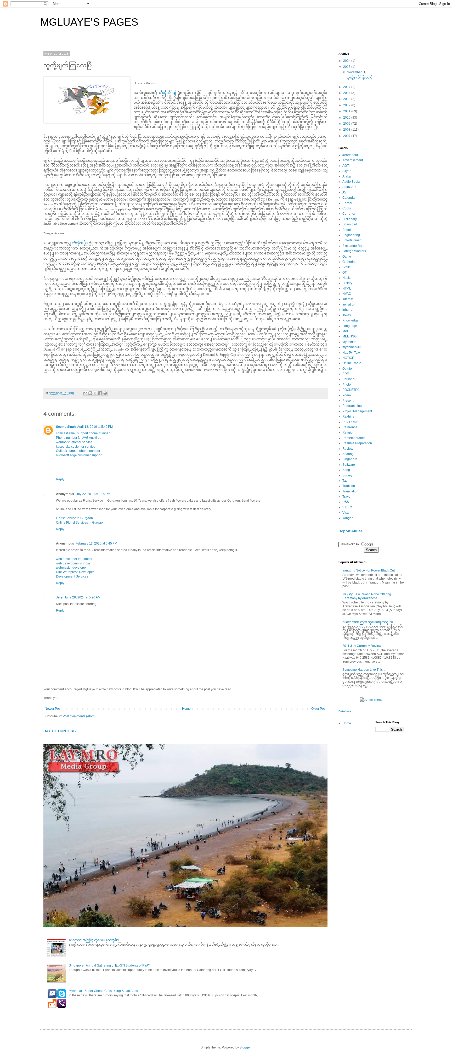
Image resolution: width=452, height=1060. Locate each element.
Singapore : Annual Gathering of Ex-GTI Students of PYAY (109, 965)
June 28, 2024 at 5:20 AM (82, 597)
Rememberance (353, 438)
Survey (347, 475)
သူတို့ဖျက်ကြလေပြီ (359, 77)
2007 (347, 136)
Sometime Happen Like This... (363, 669)
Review (347, 449)
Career (347, 203)
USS (345, 502)
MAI (345, 331)
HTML (346, 288)
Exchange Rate (353, 246)
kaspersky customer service (75, 446)
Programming (352, 406)
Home (186, 709)
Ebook (347, 230)
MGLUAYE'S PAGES (89, 22)
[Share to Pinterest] (105, 393)
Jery (59, 597)
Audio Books (351, 182)
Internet (347, 299)
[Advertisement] (359, 819)
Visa (345, 512)
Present (347, 400)
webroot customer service (74, 442)
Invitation (348, 304)
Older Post (318, 709)
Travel (346, 496)
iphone (347, 310)
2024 (347, 61)
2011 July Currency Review (361, 646)
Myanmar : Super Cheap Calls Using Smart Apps (103, 991)
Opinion (348, 368)
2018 (347, 67)
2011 (347, 111)
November (355, 72)
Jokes (346, 315)
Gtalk (346, 267)
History (347, 283)
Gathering (349, 262)
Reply (60, 479)
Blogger (245, 1047)
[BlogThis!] (90, 393)
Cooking (348, 208)
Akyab (346, 171)
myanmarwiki (351, 347)
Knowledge (350, 320)
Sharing (348, 454)
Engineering (351, 235)
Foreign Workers (354, 251)
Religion (348, 432)
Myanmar (349, 342)
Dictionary (349, 219)
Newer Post (53, 709)
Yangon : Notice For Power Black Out (368, 570)
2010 (347, 117)
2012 (347, 105)
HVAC (346, 294)
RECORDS (350, 422)
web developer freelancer (74, 559)
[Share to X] (95, 393)
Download (349, 224)
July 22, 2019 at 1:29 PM (93, 494)
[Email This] (85, 393)
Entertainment (352, 240)
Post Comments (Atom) (79, 716)
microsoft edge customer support (79, 455)
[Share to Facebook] (100, 393)
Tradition (348, 486)
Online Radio (351, 363)
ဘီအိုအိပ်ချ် (167, 93)
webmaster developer (71, 567)
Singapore (349, 459)
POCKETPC (351, 390)
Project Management (357, 411)
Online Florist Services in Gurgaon (80, 522)
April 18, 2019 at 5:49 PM (95, 427)
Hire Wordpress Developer (75, 572)
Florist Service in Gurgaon (74, 518)
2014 (347, 93)
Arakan (347, 176)
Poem (346, 395)
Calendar (349, 197)
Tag (345, 480)
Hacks (346, 278)
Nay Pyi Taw (351, 352)
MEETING (349, 336)
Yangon (347, 518)
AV (344, 192)
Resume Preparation (357, 443)
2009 (347, 123)
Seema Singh (66, 427)
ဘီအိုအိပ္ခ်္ (80, 243)
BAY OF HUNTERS (59, 731)
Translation (350, 491)
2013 (347, 99)
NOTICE (348, 358)
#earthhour (350, 155)
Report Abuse (350, 531)
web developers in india (73, 563)
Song (346, 470)
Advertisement (352, 160)
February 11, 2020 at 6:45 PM (96, 543)
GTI (344, 272)
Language (349, 326)
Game (346, 256)
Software (348, 465)
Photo (346, 384)
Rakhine (348, 416)
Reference (349, 427)
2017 (347, 87)
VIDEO (347, 507)
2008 (347, 129)
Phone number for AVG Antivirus (78, 438)
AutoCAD (349, 187)
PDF (345, 374)
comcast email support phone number (83, 433)
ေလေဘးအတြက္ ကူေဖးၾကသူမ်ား (94, 940)
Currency (348, 213)
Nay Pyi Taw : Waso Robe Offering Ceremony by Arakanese (366, 596)
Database (344, 711)
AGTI (345, 166)
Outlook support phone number (78, 451)
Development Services (72, 576)
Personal (348, 379)
